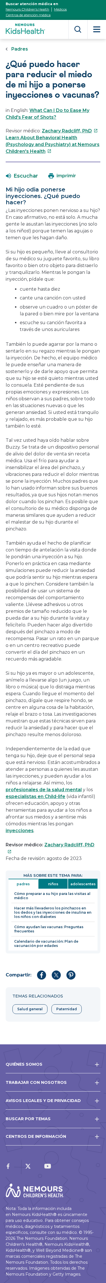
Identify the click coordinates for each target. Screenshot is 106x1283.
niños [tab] (53, 884)
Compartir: (18, 975)
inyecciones (20, 830)
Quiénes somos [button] (24, 1064)
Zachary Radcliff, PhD (70, 131)
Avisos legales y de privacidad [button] (43, 1100)
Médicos (60, 9)
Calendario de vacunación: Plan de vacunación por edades (46, 943)
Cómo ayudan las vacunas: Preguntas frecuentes (48, 929)
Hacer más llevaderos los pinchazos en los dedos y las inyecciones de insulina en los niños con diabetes (52, 912)
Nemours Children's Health (27, 9)
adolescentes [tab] (83, 884)
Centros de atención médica (28, 15)
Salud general (30, 1009)
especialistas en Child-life (35, 796)
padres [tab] (23, 884)
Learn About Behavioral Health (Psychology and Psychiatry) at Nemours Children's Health (52, 144)
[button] (21, 175)
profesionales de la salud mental (44, 789)
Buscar (77, 29)
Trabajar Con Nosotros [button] (36, 1082)
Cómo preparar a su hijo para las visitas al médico (52, 896)
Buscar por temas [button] (28, 1118)
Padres (19, 49)
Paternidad (66, 1009)
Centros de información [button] (36, 1136)
